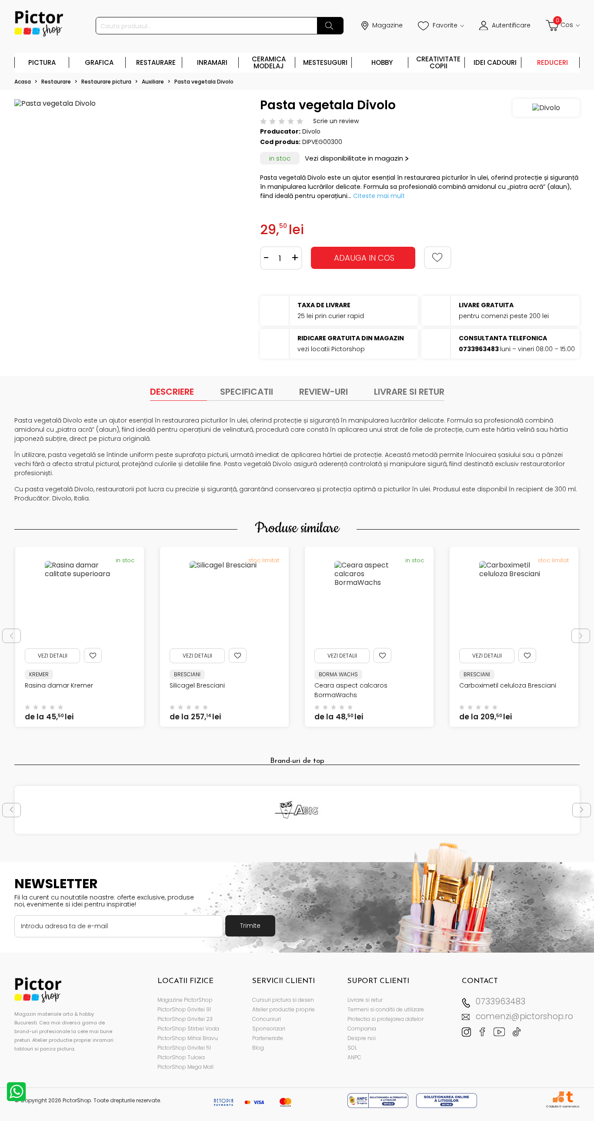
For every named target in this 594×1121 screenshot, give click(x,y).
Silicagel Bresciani (197, 685)
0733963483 (500, 1001)
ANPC (354, 1057)
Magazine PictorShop (185, 1000)
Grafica (99, 62)
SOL (352, 1047)
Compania (361, 1028)
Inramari (212, 62)
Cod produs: (280, 142)
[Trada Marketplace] (569, 1096)
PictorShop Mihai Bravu (187, 1038)
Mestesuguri (325, 62)
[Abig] (297, 810)
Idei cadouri (495, 62)
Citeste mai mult (379, 195)
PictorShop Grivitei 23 (185, 1019)
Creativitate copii (438, 62)
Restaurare (156, 62)
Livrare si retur (365, 1000)
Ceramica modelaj (269, 62)
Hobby (382, 62)
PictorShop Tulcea (181, 1057)
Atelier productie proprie (283, 1009)
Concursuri (266, 1019)
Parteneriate (267, 1038)
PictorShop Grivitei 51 (184, 1047)
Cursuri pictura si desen (283, 1000)
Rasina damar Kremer (59, 685)
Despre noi (361, 1038)
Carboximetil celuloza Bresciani (507, 685)
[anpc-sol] (446, 1100)
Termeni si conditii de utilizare (385, 1009)
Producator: (280, 131)
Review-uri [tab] (323, 392)
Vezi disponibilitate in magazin (354, 158)
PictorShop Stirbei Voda (188, 1028)
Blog (258, 1047)
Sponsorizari (268, 1028)
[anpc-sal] (378, 1100)
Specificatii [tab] (246, 392)
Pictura (42, 62)
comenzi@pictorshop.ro (524, 1016)
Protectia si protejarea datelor (385, 1019)
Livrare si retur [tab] (409, 392)
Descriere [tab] (172, 392)
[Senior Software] (558, 1096)
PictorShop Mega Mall (185, 1067)
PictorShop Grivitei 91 (184, 1009)
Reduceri (552, 62)
